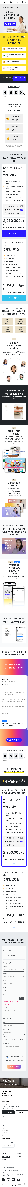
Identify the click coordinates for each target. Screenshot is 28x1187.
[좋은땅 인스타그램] (8, 1179)
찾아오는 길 (4, 1122)
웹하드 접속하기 (8, 1146)
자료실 (3, 1135)
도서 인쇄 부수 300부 (15, 206)
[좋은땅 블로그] (13, 1179)
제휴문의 (19, 1157)
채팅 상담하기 (4, 1132)
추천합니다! (4, 721)
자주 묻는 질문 (5, 1130)
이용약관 (19, 1154)
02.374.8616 (8, 1112)
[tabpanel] (14, 1009)
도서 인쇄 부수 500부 (15, 210)
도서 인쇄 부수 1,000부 (13, 213)
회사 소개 (4, 1119)
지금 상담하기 (14, 233)
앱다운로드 (4, 1160)
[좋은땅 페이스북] (3, 1179)
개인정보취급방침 (6, 1157)
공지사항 (3, 1128)
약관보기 (8, 1057)
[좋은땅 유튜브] (18, 1179)
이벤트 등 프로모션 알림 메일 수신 (14, 1060)
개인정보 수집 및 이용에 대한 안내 (14, 1056)
